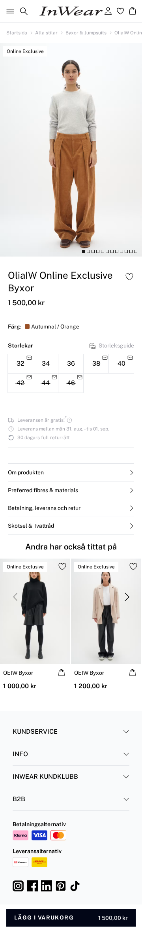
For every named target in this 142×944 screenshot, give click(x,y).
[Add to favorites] (129, 277)
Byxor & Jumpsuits (85, 33)
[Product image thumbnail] (83, 251)
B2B (19, 799)
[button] (71, 472)
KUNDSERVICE (35, 731)
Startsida (16, 33)
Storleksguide (116, 345)
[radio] (45, 363)
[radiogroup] (71, 373)
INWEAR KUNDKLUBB (45, 776)
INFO (20, 754)
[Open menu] (9, 11)
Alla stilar (46, 33)
